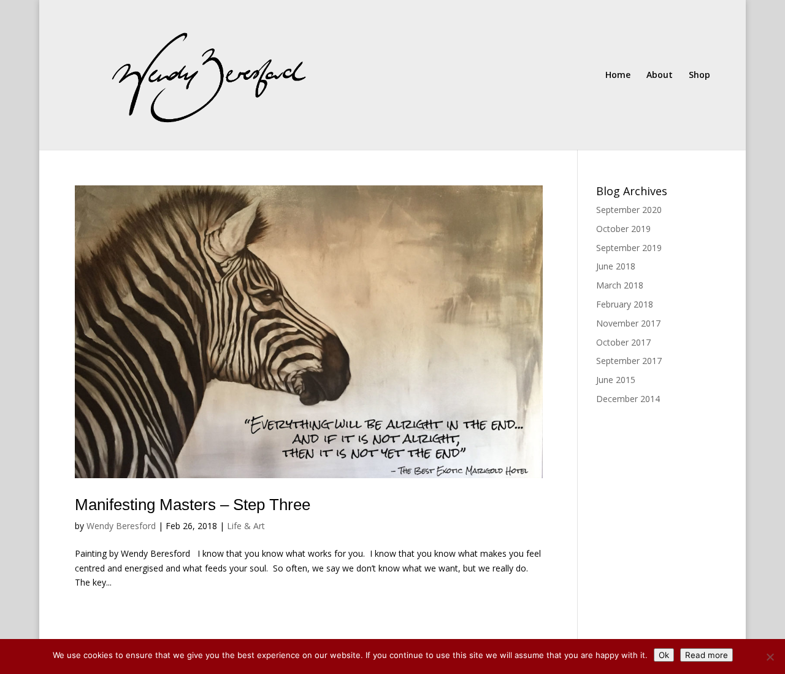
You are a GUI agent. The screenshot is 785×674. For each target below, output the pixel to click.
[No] (770, 657)
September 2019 (629, 248)
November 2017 (628, 323)
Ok (664, 655)
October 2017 (623, 342)
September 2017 (629, 360)
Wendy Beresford (121, 526)
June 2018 (615, 266)
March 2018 (619, 285)
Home (617, 75)
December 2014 (628, 399)
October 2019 (623, 228)
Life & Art (246, 526)
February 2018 (624, 304)
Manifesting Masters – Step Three (192, 504)
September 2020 (629, 209)
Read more (706, 655)
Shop (699, 75)
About (659, 75)
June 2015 (615, 379)
